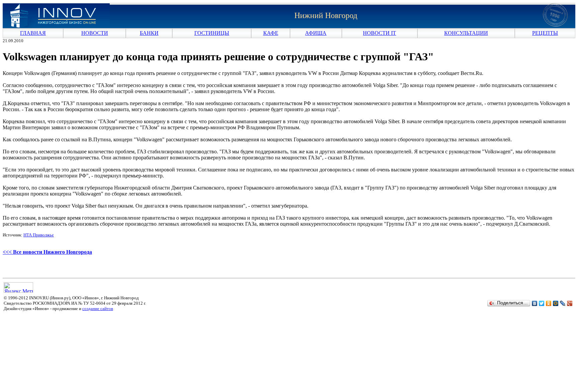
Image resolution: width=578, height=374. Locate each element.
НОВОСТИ (94, 33)
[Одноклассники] (548, 303)
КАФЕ (270, 33)
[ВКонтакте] (534, 303)
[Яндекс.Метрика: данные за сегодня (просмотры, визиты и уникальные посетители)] (18, 287)
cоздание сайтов (97, 308)
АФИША (315, 33)
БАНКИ (149, 33)
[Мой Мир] (555, 303)
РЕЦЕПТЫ (545, 33)
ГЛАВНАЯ (33, 33)
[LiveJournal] (562, 303)
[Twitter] (541, 303)
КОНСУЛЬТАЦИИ (466, 33)
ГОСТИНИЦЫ (211, 33)
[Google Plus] (569, 303)
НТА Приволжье (38, 234)
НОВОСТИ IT (379, 33)
